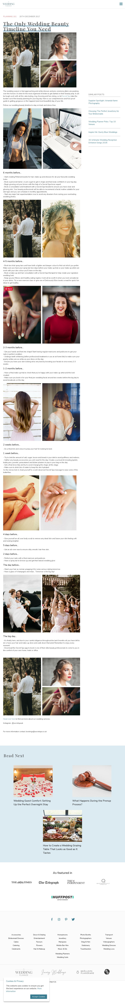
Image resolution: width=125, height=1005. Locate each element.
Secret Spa (66, 96)
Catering (16, 945)
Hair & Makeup (39, 949)
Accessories (16, 935)
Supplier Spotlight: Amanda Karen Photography (103, 102)
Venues (109, 938)
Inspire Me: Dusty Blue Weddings (103, 132)
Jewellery (62, 938)
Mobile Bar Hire (62, 945)
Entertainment (39, 938)
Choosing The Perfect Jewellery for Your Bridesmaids (104, 112)
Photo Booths (85, 935)
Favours (39, 942)
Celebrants (16, 949)
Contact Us (51, 982)
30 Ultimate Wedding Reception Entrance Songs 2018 (103, 141)
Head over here (9, 719)
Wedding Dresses (109, 945)
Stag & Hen (85, 942)
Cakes (16, 942)
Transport (109, 935)
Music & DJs (62, 949)
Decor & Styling (39, 935)
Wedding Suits (62, 957)
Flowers (39, 945)
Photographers (85, 938)
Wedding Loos (109, 949)
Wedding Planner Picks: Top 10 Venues (102, 123)
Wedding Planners (62, 954)
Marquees (62, 942)
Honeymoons (62, 935)
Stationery (86, 945)
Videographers (109, 942)
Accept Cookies (38, 996)
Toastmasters (85, 949)
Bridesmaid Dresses (16, 938)
